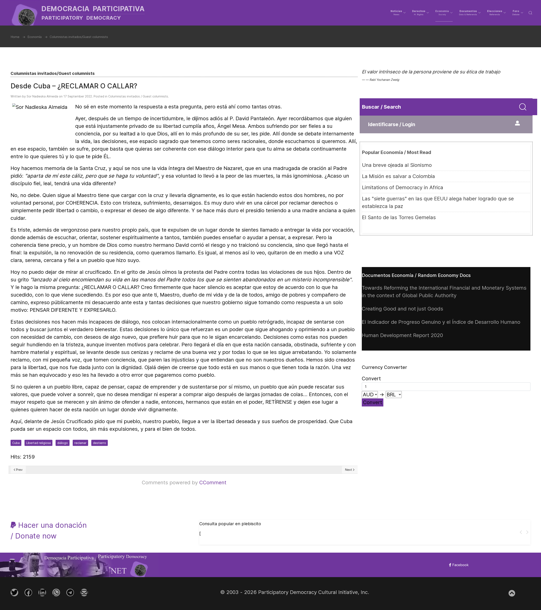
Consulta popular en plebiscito (230, 523)
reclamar (80, 443)
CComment (212, 482)
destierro (99, 443)
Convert (372, 402)
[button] (398, 12)
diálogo (62, 443)
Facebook (460, 565)
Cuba (16, 443)
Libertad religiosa (38, 443)
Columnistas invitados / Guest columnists (138, 96)
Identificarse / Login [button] (391, 124)
